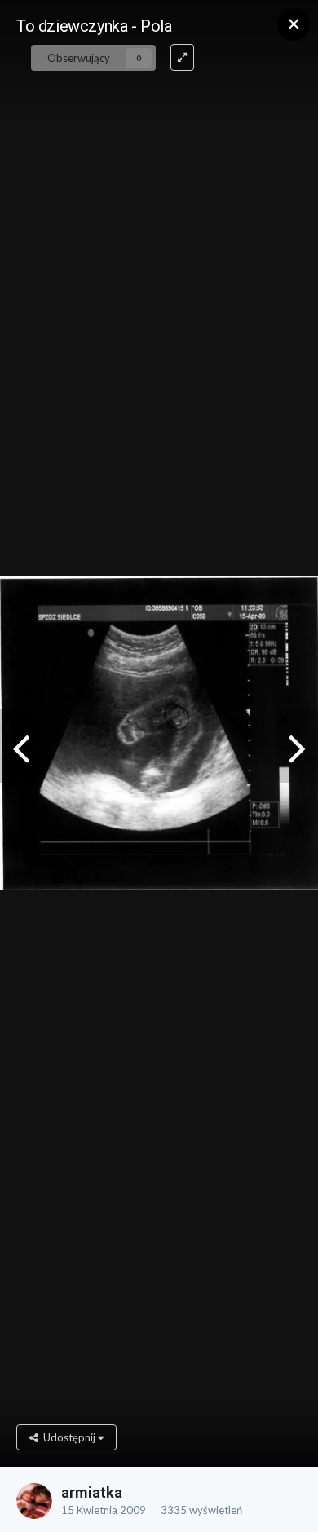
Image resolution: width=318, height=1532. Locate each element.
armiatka (91, 1492)
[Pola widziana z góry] (297, 746)
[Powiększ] (182, 57)
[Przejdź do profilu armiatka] (34, 1501)
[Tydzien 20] (21, 746)
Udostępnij (68, 1437)
